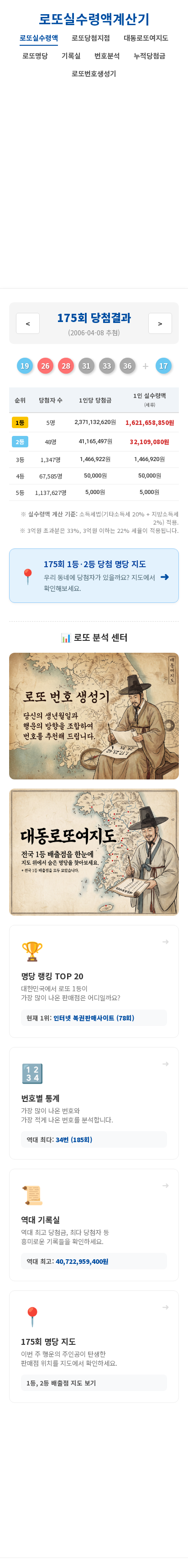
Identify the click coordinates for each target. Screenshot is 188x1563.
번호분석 (107, 55)
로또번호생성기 (94, 73)
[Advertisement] (94, 180)
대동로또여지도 (146, 37)
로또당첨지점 (91, 37)
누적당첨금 (150, 55)
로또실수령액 (39, 37)
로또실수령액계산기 (94, 18)
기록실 (71, 55)
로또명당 (35, 55)
